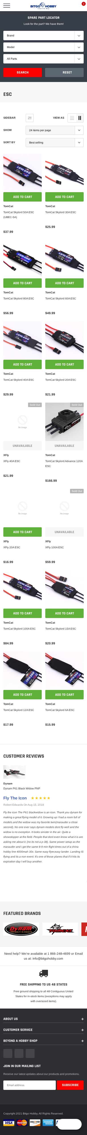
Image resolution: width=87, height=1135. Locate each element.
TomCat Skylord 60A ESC (60, 298)
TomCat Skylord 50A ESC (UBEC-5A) (18, 215)
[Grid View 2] (79, 118)
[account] (70, 5)
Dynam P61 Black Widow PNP (21, 788)
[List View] (72, 118)
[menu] (6, 5)
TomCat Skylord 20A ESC (60, 379)
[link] (22, 173)
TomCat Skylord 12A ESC (18, 710)
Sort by (9, 142)
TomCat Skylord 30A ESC (60, 212)
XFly (6, 455)
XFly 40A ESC (11, 461)
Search (23, 72)
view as (58, 117)
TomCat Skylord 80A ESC (18, 298)
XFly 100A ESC (54, 547)
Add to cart (22, 197)
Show (7, 130)
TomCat (8, 206)
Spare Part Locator (44, 17)
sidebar (9, 117)
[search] (18, 5)
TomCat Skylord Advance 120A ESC (64, 464)
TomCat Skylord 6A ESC (60, 710)
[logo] (43, 5)
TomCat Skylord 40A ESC (18, 379)
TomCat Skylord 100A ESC (19, 628)
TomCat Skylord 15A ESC (60, 628)
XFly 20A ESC (11, 547)
